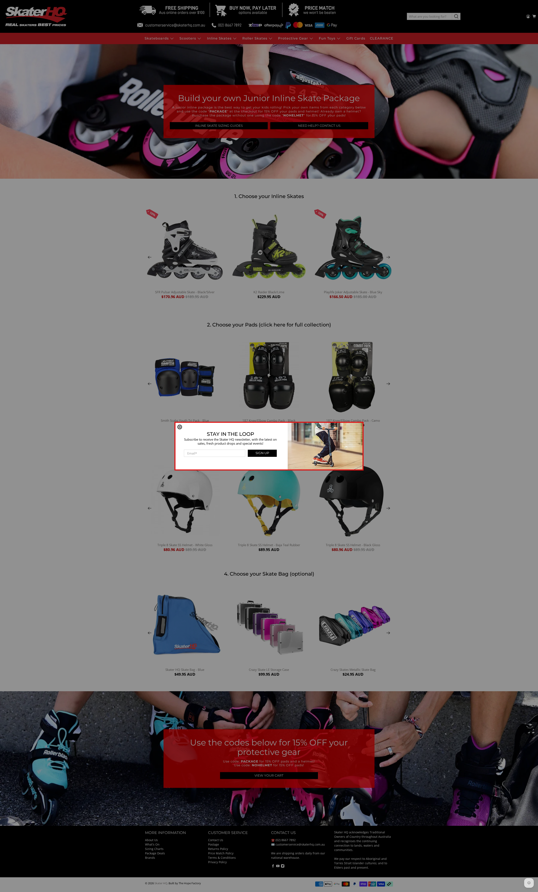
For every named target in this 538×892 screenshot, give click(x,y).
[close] (180, 427)
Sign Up (262, 453)
